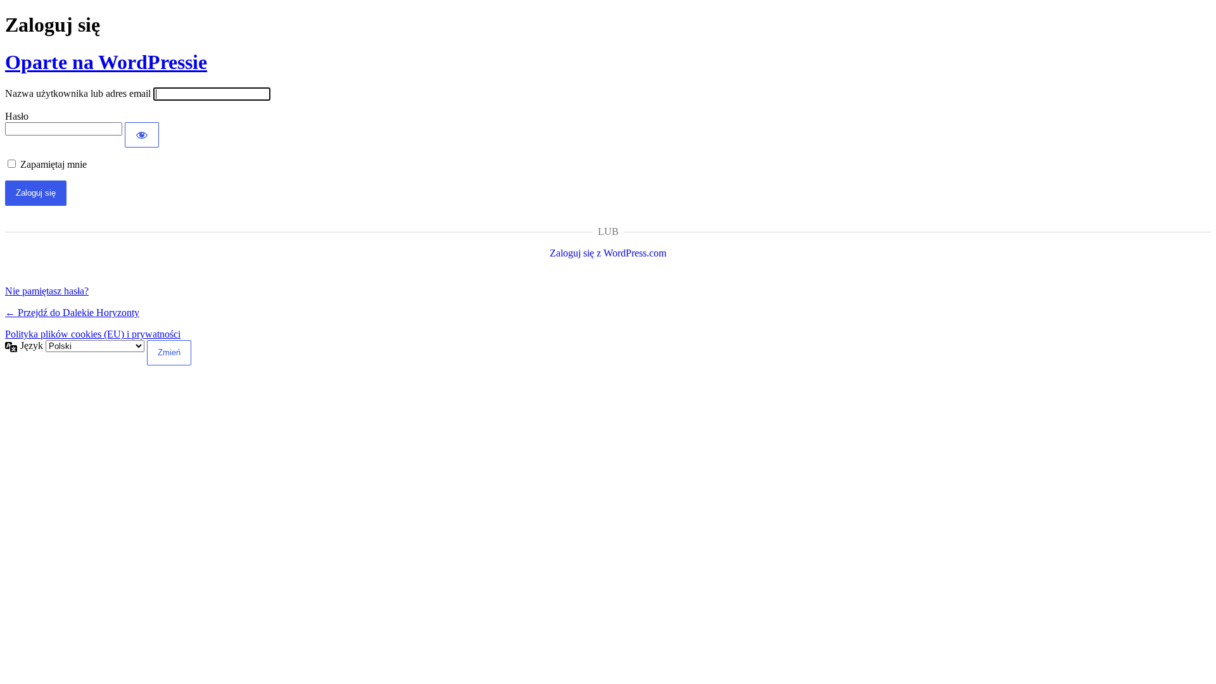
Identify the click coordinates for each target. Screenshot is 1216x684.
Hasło (16, 116)
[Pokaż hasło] (142, 135)
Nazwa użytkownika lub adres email (78, 93)
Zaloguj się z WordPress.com (608, 253)
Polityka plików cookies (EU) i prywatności (92, 334)
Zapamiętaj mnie (53, 164)
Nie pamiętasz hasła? (47, 291)
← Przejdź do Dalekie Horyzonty (72, 312)
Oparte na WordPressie (106, 62)
